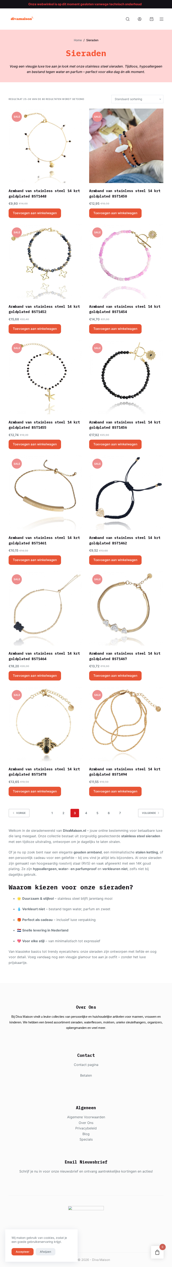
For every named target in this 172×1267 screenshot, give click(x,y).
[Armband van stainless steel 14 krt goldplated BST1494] (126, 724)
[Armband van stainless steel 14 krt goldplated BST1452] (46, 261)
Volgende (149, 813)
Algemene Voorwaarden (86, 1117)
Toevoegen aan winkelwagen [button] (35, 213)
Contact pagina (86, 1065)
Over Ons (86, 1123)
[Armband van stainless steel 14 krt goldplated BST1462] (126, 492)
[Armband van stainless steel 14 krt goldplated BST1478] (46, 724)
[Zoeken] (127, 19)
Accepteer (22, 1251)
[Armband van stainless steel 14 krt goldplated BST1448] (46, 146)
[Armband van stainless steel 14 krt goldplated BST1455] (46, 377)
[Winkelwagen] (151, 19)
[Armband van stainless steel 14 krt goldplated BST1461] (46, 492)
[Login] (139, 19)
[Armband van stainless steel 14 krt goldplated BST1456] (126, 377)
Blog (86, 1134)
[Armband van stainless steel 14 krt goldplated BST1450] (126, 146)
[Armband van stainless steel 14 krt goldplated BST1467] (126, 608)
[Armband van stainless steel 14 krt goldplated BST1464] (46, 608)
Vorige (21, 813)
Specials (86, 1139)
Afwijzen (45, 1251)
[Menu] (161, 19)
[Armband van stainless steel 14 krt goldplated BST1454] (126, 261)
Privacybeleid (86, 1128)
